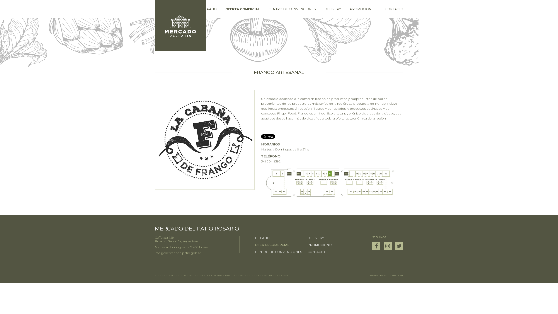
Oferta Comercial (242, 9)
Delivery (333, 9)
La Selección (396, 275)
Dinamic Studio (378, 275)
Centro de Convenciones (292, 9)
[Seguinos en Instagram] (388, 246)
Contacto (394, 9)
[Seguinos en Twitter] (399, 246)
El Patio (209, 9)
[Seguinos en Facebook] (376, 246)
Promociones (363, 9)
